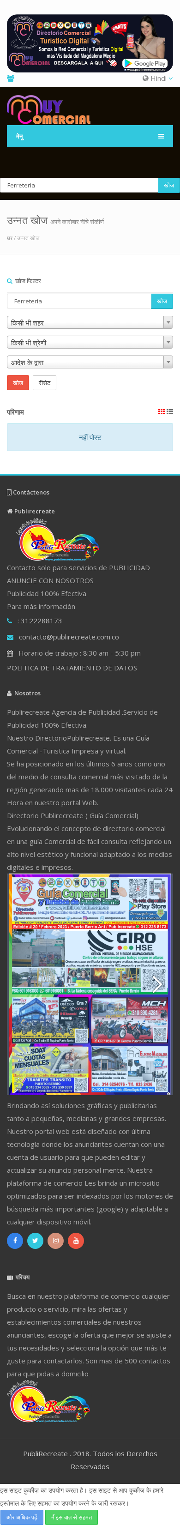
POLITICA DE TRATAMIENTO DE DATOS (72, 667)
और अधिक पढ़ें (21, 1517)
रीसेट (44, 383)
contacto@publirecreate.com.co (69, 636)
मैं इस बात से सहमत (71, 1517)
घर (9, 238)
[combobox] (90, 322)
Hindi (158, 78)
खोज (169, 185)
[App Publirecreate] (90, 43)
